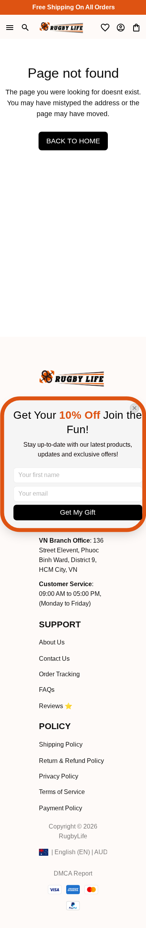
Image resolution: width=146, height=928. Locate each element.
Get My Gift (77, 512)
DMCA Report (73, 873)
